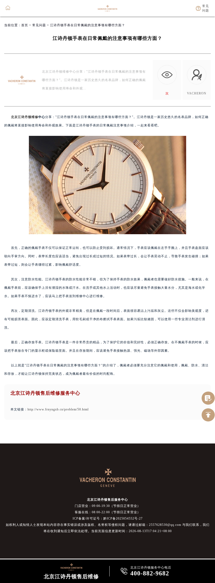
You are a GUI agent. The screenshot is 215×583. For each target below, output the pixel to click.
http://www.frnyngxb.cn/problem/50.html (58, 409)
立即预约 (107, 300)
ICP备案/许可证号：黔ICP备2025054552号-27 (108, 518)
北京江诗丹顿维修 (24, 117)
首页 (24, 25)
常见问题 (39, 25)
